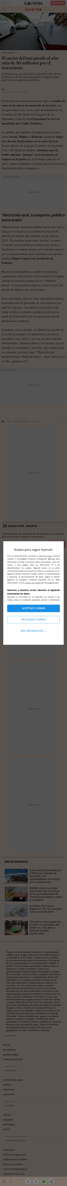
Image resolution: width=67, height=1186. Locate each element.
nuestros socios (45, 556)
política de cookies (33, 582)
